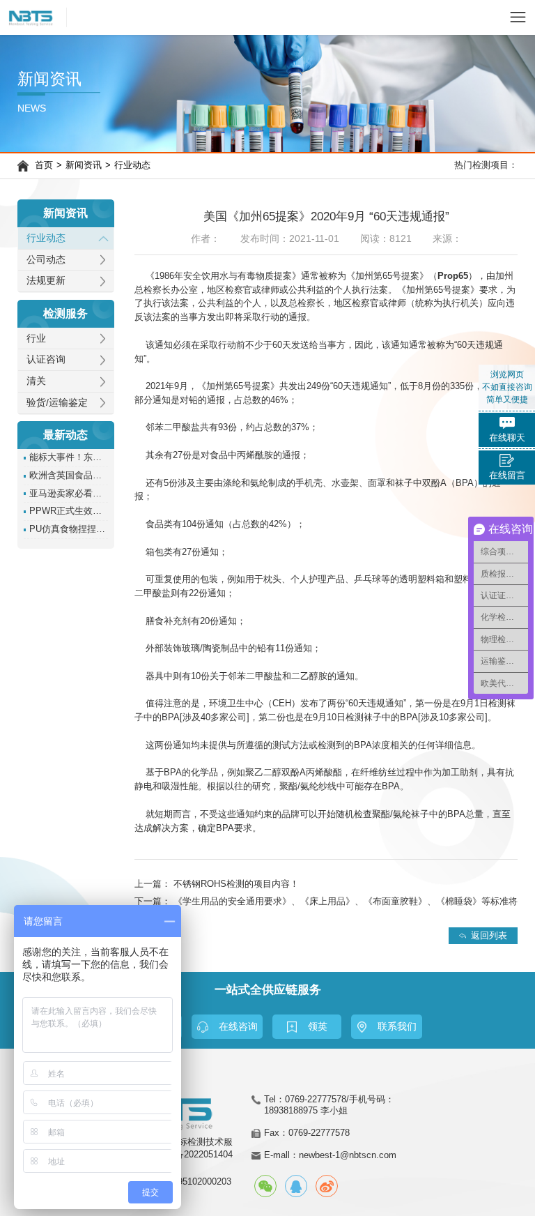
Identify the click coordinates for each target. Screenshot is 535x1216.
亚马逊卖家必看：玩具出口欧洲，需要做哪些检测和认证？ (68, 494)
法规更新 (45, 280)
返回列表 (489, 935)
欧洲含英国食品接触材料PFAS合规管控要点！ (68, 475)
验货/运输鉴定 (57, 402)
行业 (36, 338)
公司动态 (45, 259)
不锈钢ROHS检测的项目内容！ (236, 884)
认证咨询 (45, 359)
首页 (44, 165)
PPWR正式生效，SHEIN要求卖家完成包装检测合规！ (68, 511)
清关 (36, 381)
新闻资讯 (83, 165)
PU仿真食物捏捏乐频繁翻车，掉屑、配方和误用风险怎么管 (68, 529)
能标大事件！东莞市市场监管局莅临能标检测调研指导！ (68, 457)
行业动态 (132, 165)
